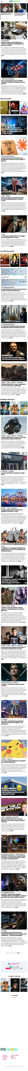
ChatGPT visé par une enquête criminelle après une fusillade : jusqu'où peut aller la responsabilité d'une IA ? (13, 895)
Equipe (4, 1059)
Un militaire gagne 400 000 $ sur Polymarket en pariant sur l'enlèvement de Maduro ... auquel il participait (14, 934)
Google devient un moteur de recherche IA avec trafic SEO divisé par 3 (14, 290)
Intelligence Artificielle (8, 79)
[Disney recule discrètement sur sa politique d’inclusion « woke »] (14, 498)
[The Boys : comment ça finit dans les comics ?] (14, 672)
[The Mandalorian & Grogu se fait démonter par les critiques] (14, 351)
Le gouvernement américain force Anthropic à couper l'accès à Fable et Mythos (13, 159)
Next (18, 953)
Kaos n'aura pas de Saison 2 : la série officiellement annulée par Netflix (19, 14)
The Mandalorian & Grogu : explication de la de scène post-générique (13, 385)
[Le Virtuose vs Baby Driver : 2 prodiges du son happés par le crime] (14, 224)
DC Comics (4, 719)
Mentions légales (15, 1055)
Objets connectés (20, 854)
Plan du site (13, 1058)
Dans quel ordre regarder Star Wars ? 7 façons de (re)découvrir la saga (13, 648)
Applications (5, 788)
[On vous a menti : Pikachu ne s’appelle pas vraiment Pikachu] (14, 749)
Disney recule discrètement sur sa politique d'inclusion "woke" (12, 510)
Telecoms (11, 471)
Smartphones (5, 40)
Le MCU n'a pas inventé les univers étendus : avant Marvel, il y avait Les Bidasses (12, 609)
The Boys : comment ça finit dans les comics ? (12, 685)
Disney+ (4, 382)
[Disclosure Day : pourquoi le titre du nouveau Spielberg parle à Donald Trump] (14, 186)
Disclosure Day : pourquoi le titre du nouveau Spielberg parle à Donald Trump (12, 199)
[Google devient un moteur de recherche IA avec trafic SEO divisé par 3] (14, 277)
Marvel (13, 606)
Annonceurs (5, 1056)
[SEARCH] (26, 1)
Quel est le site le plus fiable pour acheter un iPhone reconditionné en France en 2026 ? (12, 44)
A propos (5, 1055)
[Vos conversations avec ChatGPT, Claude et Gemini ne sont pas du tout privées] (14, 69)
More (2, 55)
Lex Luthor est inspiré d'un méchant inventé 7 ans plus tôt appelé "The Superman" (12, 722)
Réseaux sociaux (6, 125)
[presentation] (1, 107)
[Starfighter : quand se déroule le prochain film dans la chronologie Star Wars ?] (14, 575)
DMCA (12, 1056)
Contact (5, 1058)
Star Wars (9, 355)
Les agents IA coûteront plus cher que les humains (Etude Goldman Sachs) (13, 326)
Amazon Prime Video (7, 682)
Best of (4, 606)
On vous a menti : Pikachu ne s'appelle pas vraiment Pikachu (13, 761)
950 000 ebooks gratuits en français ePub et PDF (6, 14)
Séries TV (13, 382)
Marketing (4, 471)
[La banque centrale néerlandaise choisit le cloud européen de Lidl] (14, 786)
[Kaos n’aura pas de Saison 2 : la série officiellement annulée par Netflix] (19, 8)
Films (3, 196)
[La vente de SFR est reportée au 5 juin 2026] (14, 461)
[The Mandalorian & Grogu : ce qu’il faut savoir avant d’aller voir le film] (14, 425)
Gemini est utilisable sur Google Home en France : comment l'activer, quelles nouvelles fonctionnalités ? (13, 857)
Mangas (4, 759)
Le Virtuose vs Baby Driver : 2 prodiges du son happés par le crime (13, 236)
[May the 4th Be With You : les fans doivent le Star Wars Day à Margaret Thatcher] (14, 807)
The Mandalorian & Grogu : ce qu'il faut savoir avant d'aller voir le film (13, 438)
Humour (8, 196)
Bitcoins (4, 931)
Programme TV (15, 964)
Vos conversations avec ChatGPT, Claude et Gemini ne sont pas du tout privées (13, 82)
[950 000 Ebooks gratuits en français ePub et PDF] (6, 8)
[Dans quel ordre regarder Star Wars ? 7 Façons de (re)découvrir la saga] (14, 635)
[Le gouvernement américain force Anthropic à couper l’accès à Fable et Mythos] (14, 146)
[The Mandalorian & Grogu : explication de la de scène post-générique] (14, 372)
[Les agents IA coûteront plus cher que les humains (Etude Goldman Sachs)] (14, 314)
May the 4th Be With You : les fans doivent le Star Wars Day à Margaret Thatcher (13, 820)
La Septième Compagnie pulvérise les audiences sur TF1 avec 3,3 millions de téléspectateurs (13, 549)
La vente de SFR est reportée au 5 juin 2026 (13, 473)
